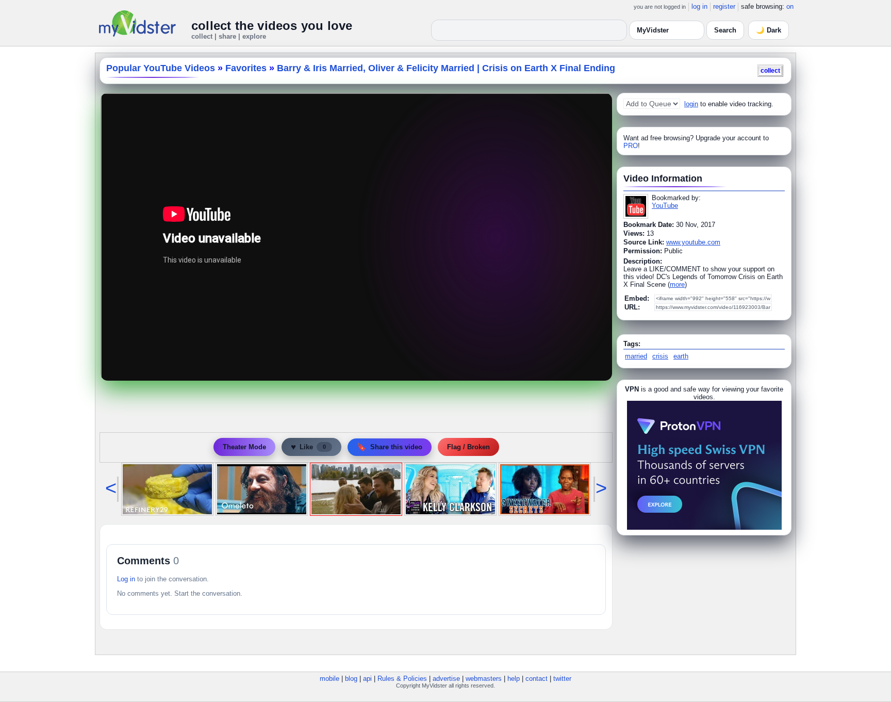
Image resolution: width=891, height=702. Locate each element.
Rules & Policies (402, 678)
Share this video (389, 447)
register (724, 6)
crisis (660, 356)
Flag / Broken (468, 447)
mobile (329, 678)
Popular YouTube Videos (160, 68)
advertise (446, 678)
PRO (630, 146)
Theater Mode (244, 447)
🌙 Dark (768, 30)
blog (351, 678)
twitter (562, 678)
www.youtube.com (693, 242)
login (691, 104)
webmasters (484, 678)
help (513, 678)
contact (536, 678)
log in (699, 6)
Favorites (246, 68)
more (677, 284)
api (367, 678)
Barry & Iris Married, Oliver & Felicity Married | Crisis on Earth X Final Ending (446, 68)
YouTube (665, 205)
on (790, 6)
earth (680, 356)
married (636, 356)
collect (770, 70)
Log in (126, 579)
